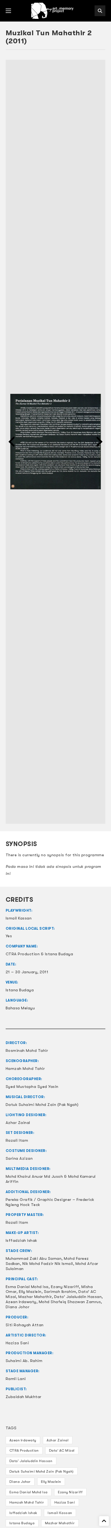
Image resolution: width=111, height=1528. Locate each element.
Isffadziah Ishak (23, 1513)
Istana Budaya (22, 1523)
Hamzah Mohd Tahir (26, 1502)
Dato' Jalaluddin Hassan (31, 1461)
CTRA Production (24, 1450)
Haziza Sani (64, 1502)
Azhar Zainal (57, 1440)
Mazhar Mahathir (60, 1523)
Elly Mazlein (51, 1482)
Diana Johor (20, 1482)
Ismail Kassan (60, 1513)
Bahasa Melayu (20, 1008)
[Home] (52, 11)
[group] (56, 442)
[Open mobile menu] (8, 11)
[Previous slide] (12, 441)
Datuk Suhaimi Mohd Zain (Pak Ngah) (41, 1471)
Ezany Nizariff (70, 1492)
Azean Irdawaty (22, 1440)
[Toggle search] (100, 10)
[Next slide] (98, 441)
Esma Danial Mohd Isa (28, 1492)
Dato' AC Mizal (62, 1450)
